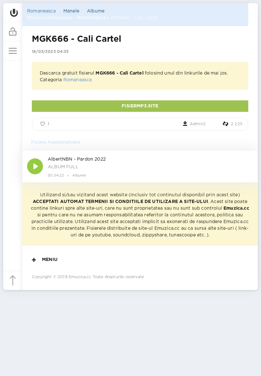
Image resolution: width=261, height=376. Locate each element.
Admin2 (198, 124)
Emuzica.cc (80, 277)
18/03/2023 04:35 (50, 52)
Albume (95, 11)
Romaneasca (41, 11)
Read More (140, 166)
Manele (71, 11)
